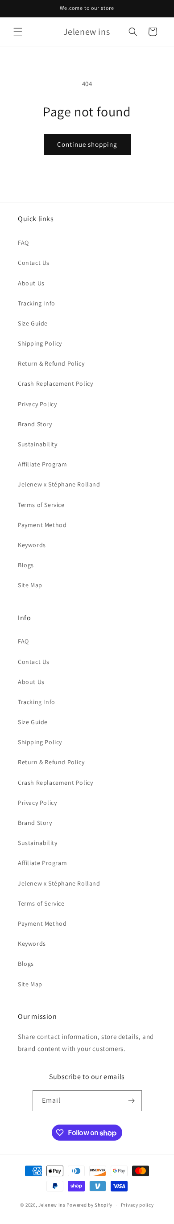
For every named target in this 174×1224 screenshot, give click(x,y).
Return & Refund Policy (51, 363)
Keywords (32, 545)
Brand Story (35, 424)
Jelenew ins (52, 1205)
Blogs (26, 565)
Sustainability (37, 444)
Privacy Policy (37, 404)
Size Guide (33, 323)
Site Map (30, 585)
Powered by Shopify (89, 1205)
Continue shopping (87, 144)
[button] (18, 31)
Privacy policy (137, 1205)
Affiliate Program (42, 464)
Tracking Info (36, 303)
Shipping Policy (40, 343)
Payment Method (42, 525)
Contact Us (34, 263)
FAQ (23, 243)
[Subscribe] (131, 1100)
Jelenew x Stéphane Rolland (59, 484)
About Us (31, 283)
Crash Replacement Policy (55, 383)
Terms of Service (41, 505)
